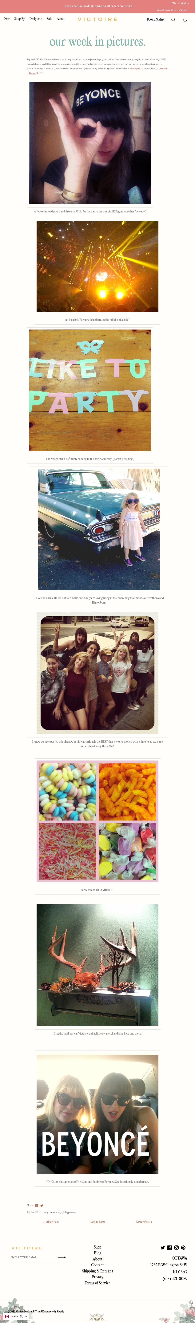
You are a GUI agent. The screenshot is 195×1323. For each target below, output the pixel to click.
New (7, 19)
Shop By (19, 19)
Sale (49, 19)
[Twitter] (163, 1247)
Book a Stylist (155, 19)
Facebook (163, 69)
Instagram (136, 69)
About (61, 19)
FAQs (173, 3)
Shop (97, 1247)
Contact (97, 1265)
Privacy (97, 1277)
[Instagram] (176, 1247)
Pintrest (32, 73)
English (182, 10)
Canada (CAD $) (165, 10)
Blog (97, 1253)
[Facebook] (169, 1247)
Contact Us (183, 3)
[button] (16, 1316)
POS (35, 1311)
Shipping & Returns (97, 1271)
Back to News (97, 1222)
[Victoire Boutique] (97, 19)
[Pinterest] (183, 1247)
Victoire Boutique (24, 1311)
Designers (35, 19)
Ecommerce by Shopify (53, 1311)
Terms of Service (97, 1283)
